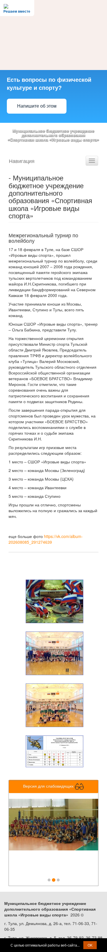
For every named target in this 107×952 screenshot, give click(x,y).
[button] (15, 835)
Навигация (22, 160)
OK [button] (90, 945)
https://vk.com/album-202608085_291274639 (46, 539)
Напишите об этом (36, 106)
